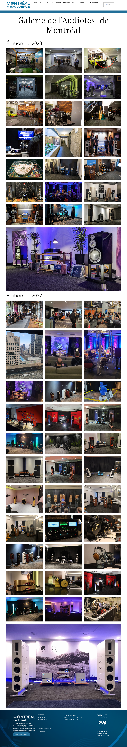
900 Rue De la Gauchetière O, (73, 718)
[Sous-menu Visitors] (40, 2)
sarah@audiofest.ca (45, 728)
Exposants (41, 717)
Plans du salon (42, 719)
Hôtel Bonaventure (70, 715)
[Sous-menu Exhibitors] (52, 2)
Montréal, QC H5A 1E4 (71, 719)
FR (109, 4)
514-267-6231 (42, 731)
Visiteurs (41, 714)
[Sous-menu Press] (60, 2)
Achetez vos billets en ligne (21, 734)
